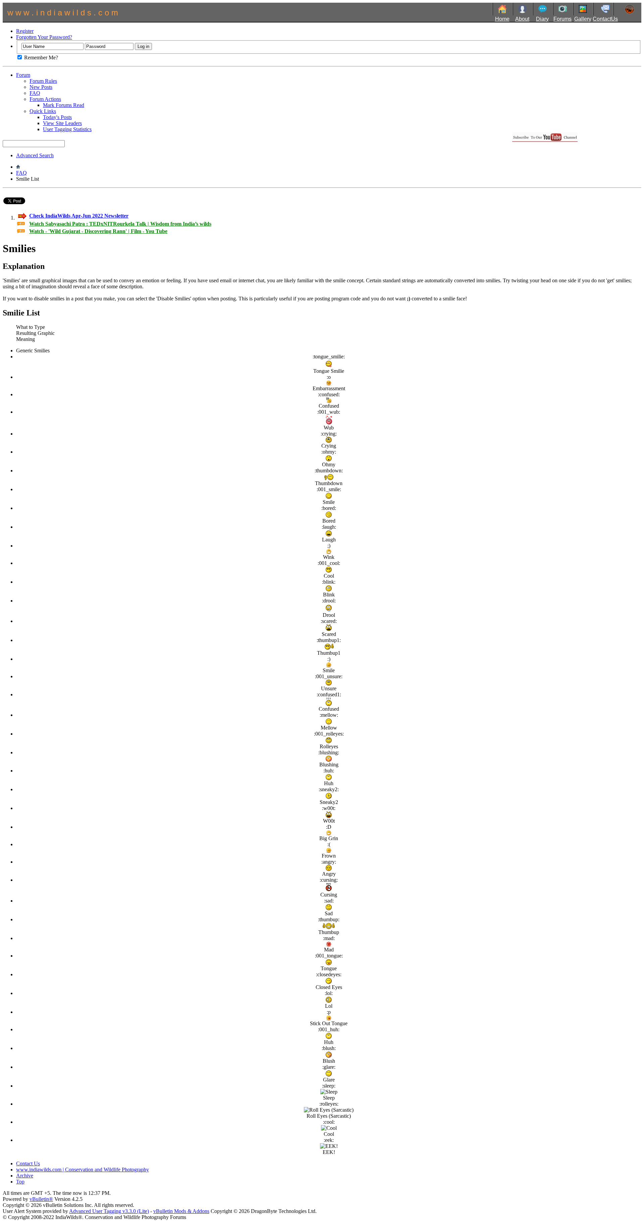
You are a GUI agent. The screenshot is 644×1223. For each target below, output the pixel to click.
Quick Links (43, 111)
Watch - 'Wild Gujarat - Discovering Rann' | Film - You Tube (98, 231)
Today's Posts (57, 117)
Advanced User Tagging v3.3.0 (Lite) (109, 1211)
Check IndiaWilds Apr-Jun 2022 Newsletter (78, 216)
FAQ (35, 93)
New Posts (41, 87)
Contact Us (28, 1163)
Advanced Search (35, 155)
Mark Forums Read (63, 105)
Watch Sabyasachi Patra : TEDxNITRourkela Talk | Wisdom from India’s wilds (120, 224)
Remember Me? (40, 57)
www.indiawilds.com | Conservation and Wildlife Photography (82, 1169)
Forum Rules (43, 81)
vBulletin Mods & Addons (181, 1211)
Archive (24, 1175)
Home (502, 19)
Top (20, 1181)
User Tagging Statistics (67, 129)
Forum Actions (45, 99)
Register (25, 31)
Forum (23, 75)
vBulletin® (41, 1199)
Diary (542, 19)
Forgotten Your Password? (44, 37)
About (522, 19)
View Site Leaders (62, 123)
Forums (562, 19)
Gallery (582, 19)
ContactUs (605, 19)
